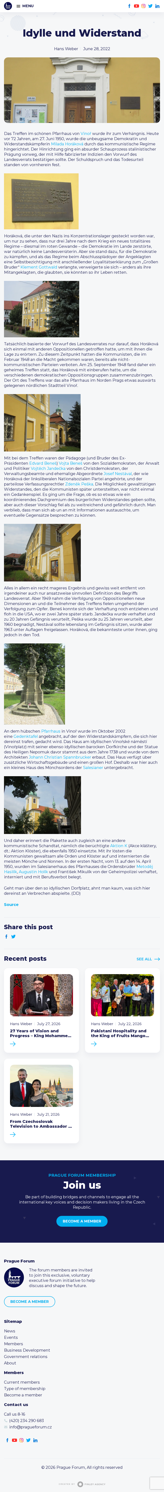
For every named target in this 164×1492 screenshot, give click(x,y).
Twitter (150, 6)
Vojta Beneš (70, 463)
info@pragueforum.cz (30, 1427)
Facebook (129, 6)
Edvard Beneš (43, 463)
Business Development (27, 1350)
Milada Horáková (67, 144)
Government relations (25, 1356)
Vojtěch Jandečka (48, 468)
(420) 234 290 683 (26, 1420)
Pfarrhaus (50, 731)
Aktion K (118, 845)
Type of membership (24, 1388)
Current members (22, 1382)
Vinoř (86, 133)
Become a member (82, 1221)
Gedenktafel (26, 736)
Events (11, 1337)
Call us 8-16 (14, 1414)
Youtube (136, 6)
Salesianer (93, 767)
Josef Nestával (118, 473)
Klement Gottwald (38, 267)
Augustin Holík (33, 871)
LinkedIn (157, 6)
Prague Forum (8, 6)
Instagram (143, 6)
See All (144, 959)
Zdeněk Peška (79, 484)
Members (13, 1343)
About (10, 1363)
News (9, 1331)
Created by (67, 1484)
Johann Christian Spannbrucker (60, 757)
